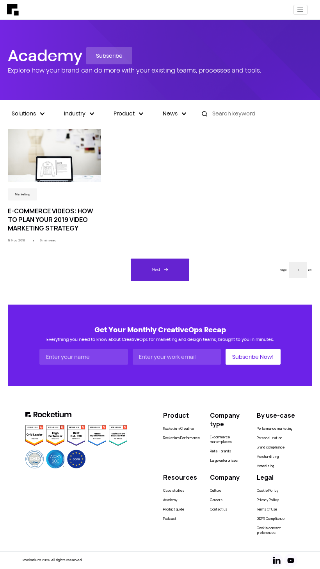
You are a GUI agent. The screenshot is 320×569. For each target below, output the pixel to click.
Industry (74, 113)
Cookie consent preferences (269, 530)
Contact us (218, 509)
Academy (170, 500)
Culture (215, 490)
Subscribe (109, 55)
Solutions (24, 113)
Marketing (22, 194)
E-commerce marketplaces (221, 439)
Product (124, 113)
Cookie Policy (267, 490)
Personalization (269, 438)
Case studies (173, 490)
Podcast (169, 518)
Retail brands (220, 451)
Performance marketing (274, 428)
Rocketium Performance (181, 438)
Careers (216, 500)
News (170, 113)
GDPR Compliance (270, 518)
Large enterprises (224, 460)
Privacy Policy (268, 500)
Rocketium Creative (178, 428)
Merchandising (268, 456)
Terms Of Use (267, 509)
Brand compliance (270, 447)
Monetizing (265, 466)
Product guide (173, 509)
